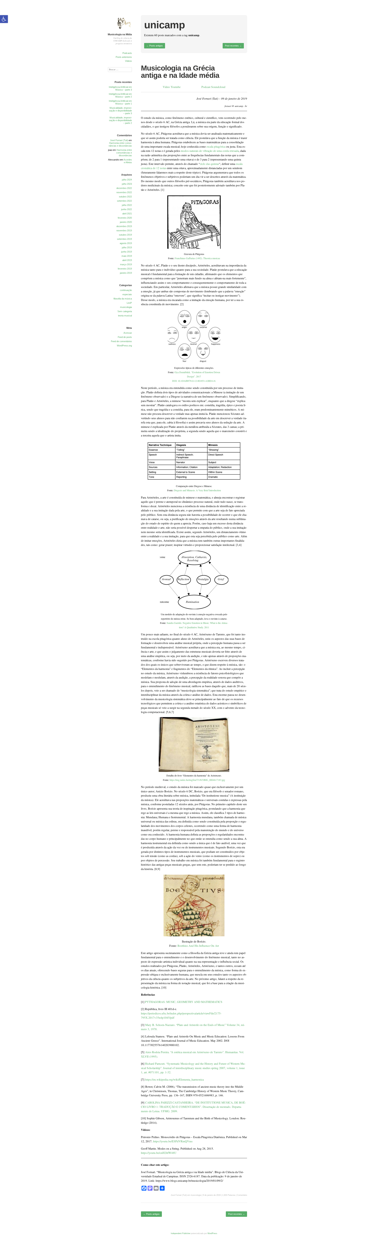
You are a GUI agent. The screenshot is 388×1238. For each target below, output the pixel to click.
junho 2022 (126, 209)
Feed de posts (125, 337)
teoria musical (125, 315)
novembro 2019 (124, 230)
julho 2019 (127, 247)
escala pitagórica (216, 146)
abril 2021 (127, 213)
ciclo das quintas (209, 164)
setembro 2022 (124, 201)
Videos (128, 61)
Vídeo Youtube (172, 87)
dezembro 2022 (124, 188)
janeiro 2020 (126, 222)
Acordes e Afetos (128, 161)
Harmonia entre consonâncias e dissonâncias (120, 144)
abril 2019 (127, 260)
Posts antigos (154, 45)
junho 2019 (126, 251)
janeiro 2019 (126, 273)
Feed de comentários (121, 341)
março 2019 (126, 264)
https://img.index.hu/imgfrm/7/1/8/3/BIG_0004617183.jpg (197, 779)
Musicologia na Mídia (120, 34)
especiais (127, 294)
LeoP (129, 303)
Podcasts (127, 53)
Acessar (128, 333)
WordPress (212, 1233)
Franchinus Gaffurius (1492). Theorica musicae (197, 258)
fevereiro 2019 (125, 268)
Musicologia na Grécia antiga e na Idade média (180, 71)
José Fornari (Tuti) (179, 1195)
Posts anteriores (124, 57)
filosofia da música (123, 298)
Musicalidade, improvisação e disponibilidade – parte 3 (120, 111)
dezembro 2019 (124, 226)
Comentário (242, 1195)
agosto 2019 (126, 243)
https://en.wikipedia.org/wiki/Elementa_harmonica (174, 1079)
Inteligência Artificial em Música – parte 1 (120, 102)
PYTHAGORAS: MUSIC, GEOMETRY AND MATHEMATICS (183, 1002)
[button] (4, 19)
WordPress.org (124, 345)
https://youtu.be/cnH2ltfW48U (158, 1153)
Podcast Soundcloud (213, 87)
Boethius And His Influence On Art (198, 945)
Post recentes (233, 45)
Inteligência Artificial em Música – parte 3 (120, 88)
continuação (126, 290)
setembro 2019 (124, 239)
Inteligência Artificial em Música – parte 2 (120, 95)
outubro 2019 (125, 234)
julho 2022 (127, 205)
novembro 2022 (124, 192)
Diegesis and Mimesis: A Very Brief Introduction (197, 490)
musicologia (196, 1195)
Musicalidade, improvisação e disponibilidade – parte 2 (120, 120)
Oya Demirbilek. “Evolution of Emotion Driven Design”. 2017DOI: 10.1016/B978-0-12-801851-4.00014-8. (196, 376)
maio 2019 (127, 256)
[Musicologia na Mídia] (124, 31)
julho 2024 (127, 179)
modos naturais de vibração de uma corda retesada (210, 151)
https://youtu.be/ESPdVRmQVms (172, 1141)
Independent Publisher (180, 1233)
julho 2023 (127, 184)
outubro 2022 (125, 196)
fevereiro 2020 (125, 217)
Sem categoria (124, 311)
